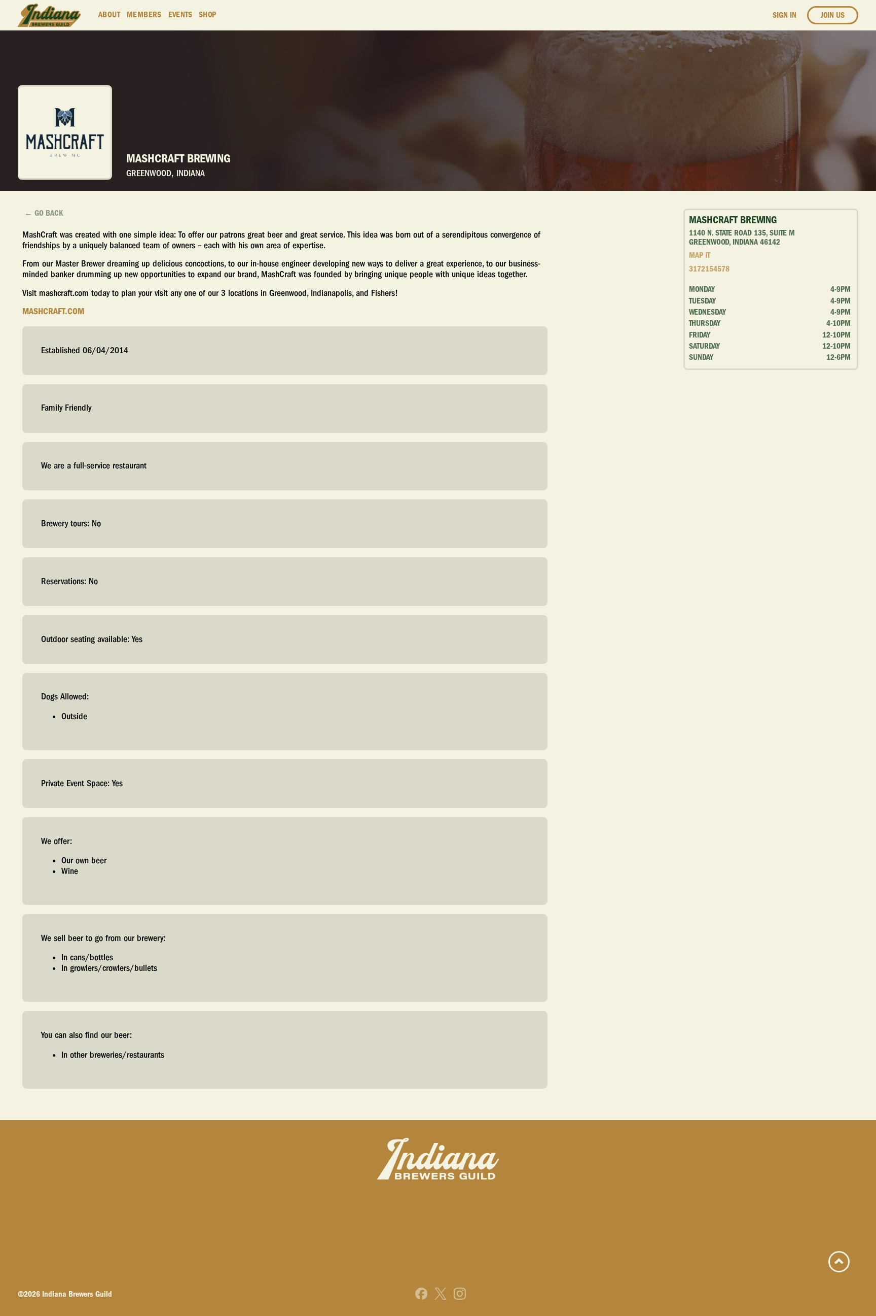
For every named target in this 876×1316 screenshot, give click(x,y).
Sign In (784, 15)
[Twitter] (440, 1294)
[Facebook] (421, 1294)
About (109, 14)
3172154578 (709, 269)
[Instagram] (460, 1294)
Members (144, 14)
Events (180, 14)
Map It (699, 255)
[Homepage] (49, 15)
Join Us (833, 15)
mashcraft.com (53, 312)
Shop (207, 14)
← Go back (43, 213)
